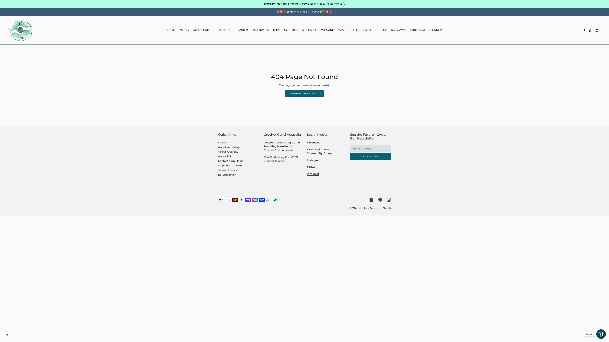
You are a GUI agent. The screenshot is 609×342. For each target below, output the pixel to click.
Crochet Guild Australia (278, 150)
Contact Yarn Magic (230, 160)
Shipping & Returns (230, 165)
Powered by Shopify (380, 208)
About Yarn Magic (229, 147)
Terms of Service (228, 170)
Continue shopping (302, 93)
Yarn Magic (363, 208)
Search (222, 142)
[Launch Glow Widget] (601, 334)
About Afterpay (228, 151)
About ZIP (224, 156)
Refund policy (227, 174)
